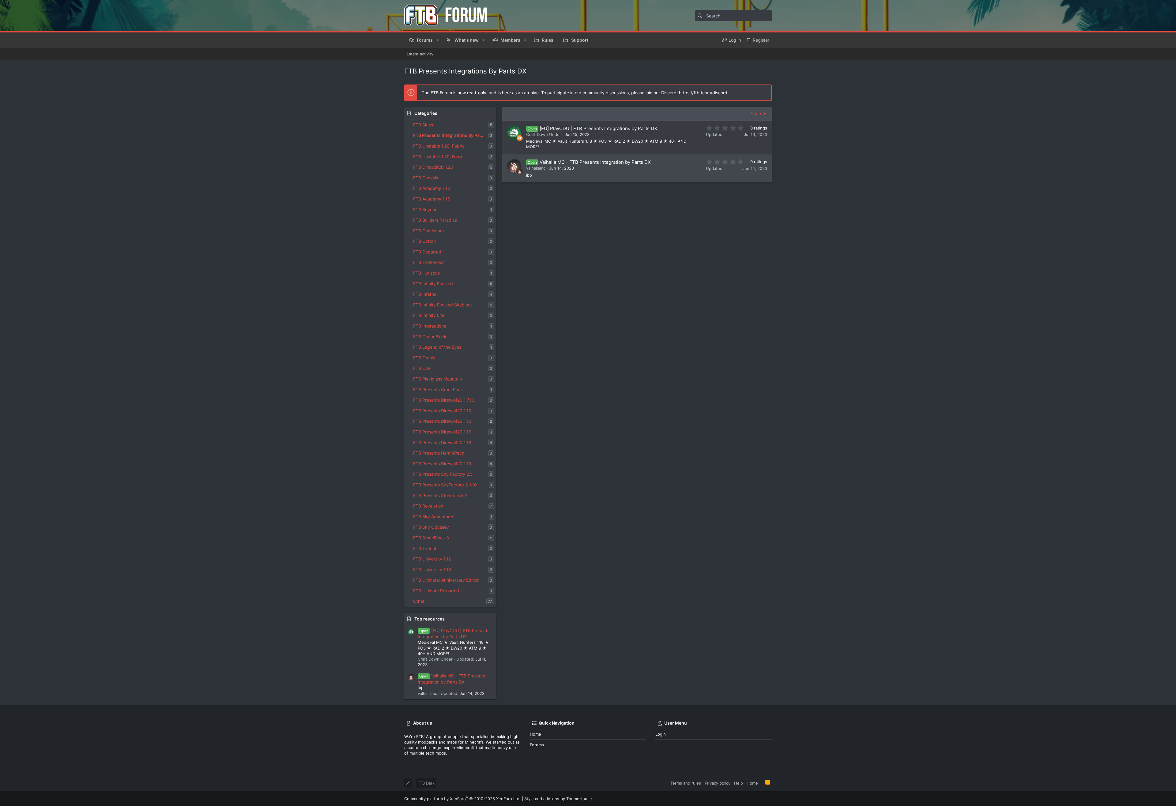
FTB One (422, 368)
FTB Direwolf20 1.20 (433, 167)
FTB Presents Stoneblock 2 (440, 495)
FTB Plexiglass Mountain (437, 378)
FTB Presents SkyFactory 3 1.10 (445, 484)
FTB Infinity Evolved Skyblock (443, 304)
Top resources (429, 618)
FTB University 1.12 (432, 558)
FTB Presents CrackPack (438, 389)
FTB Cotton (424, 241)
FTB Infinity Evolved (433, 283)
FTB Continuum (428, 230)
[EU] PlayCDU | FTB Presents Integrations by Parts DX (598, 128)
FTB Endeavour (428, 262)
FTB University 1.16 (432, 569)
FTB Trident (424, 548)
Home (535, 734)
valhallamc (535, 168)
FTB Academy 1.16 (431, 198)
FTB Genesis (425, 177)
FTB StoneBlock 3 (431, 537)
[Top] (761, 783)
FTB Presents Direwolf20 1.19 (442, 463)
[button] (437, 40)
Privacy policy (717, 783)
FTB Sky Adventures (433, 516)
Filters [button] (756, 113)
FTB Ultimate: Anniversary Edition (446, 580)
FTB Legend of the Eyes (437, 347)
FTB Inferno (424, 294)
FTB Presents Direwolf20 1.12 (442, 421)
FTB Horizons (426, 273)
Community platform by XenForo (462, 798)
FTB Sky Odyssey (431, 527)
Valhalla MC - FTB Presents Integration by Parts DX (595, 162)
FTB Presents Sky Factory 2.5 (443, 474)
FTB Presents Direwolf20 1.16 (442, 431)
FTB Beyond (425, 209)
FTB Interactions (429, 325)
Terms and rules (685, 783)
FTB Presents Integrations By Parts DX (450, 135)
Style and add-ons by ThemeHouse (558, 798)
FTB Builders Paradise (435, 220)
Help (738, 783)
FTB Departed (427, 251)
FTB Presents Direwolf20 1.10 (442, 410)
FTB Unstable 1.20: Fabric (439, 145)
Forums (537, 744)
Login (660, 734)
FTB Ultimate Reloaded (436, 590)
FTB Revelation (428, 505)
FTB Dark (426, 783)
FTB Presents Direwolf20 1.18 (442, 442)
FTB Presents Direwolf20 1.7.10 (443, 400)
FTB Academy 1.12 (431, 188)
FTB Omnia (424, 357)
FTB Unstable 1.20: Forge (438, 156)
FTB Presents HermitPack (438, 452)
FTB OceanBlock (430, 336)
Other (418, 601)
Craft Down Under (543, 134)
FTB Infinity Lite (428, 315)
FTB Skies (423, 124)
